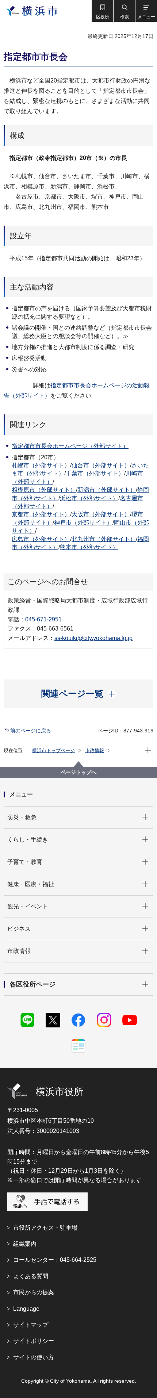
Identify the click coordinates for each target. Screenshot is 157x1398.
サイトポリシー (33, 1341)
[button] (102, 11)
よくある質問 (30, 1276)
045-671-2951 (43, 619)
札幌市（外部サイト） (41, 465)
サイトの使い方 (33, 1357)
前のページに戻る (30, 731)
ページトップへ (78, 772)
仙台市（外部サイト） (101, 465)
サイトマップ (30, 1325)
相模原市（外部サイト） (44, 490)
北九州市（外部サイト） (104, 539)
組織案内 (25, 1244)
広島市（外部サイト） (41, 539)
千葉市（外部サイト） (95, 473)
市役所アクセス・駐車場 (45, 1228)
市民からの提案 (33, 1292)
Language (26, 1309)
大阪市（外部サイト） (101, 514)
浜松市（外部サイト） (89, 498)
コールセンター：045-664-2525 (54, 1260)
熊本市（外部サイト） (89, 547)
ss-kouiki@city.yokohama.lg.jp (93, 638)
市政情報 (94, 750)
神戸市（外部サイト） (83, 523)
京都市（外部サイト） (41, 514)
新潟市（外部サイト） (106, 490)
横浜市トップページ (53, 750)
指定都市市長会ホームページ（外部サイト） (70, 446)
